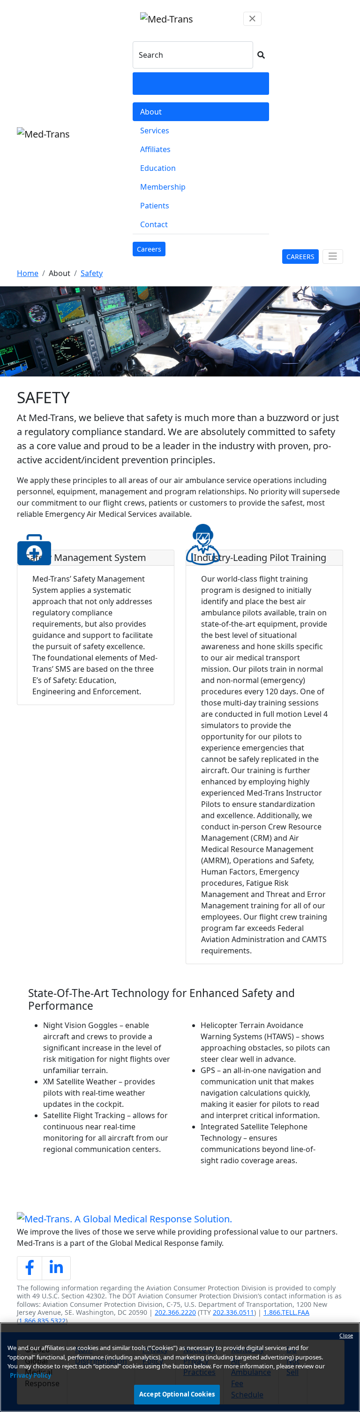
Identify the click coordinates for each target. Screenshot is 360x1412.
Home (27, 273)
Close (346, 1335)
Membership (163, 187)
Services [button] (154, 130)
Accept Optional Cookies (177, 1394)
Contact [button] (154, 224)
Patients (154, 205)
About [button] (151, 112)
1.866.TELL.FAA (286, 1312)
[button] (261, 55)
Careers (151, 248)
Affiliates (155, 149)
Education (158, 168)
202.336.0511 (233, 1312)
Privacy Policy (30, 1375)
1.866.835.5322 (42, 1320)
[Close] (252, 19)
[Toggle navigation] (332, 256)
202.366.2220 (175, 1312)
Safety (92, 273)
